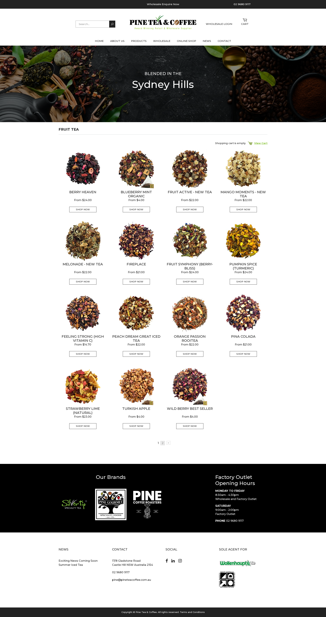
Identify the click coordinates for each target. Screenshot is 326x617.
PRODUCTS (139, 41)
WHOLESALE (161, 41)
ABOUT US (117, 41)
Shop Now (83, 209)
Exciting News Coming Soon (78, 560)
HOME (99, 41)
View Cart (260, 143)
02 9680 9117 (242, 4)
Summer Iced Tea (71, 564)
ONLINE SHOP (186, 41)
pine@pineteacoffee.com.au (131, 579)
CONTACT (224, 41)
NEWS (207, 41)
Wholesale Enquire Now (163, 4)
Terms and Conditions (192, 612)
